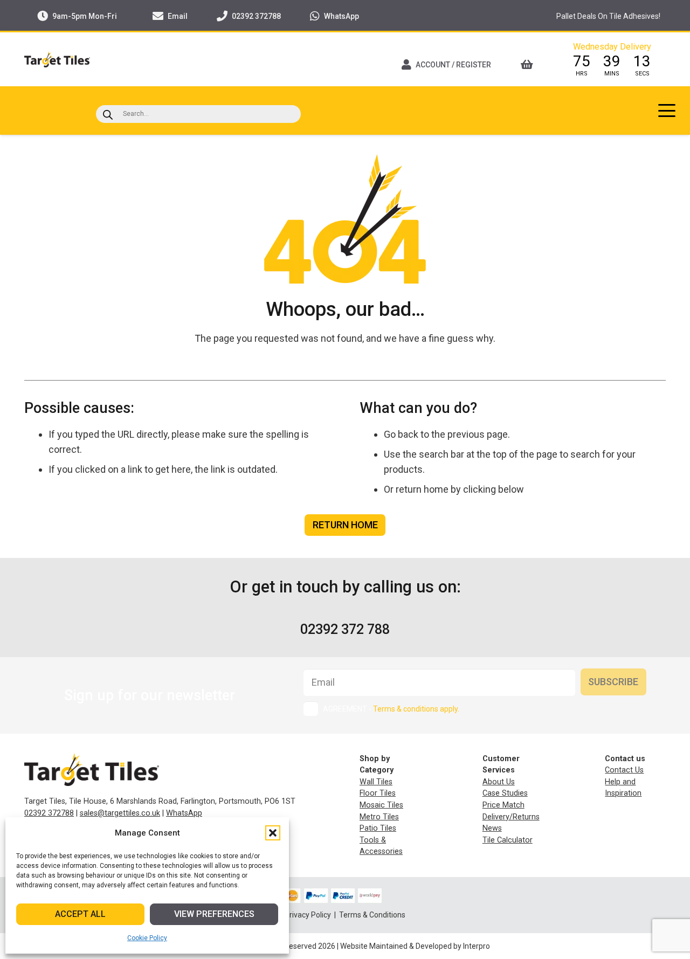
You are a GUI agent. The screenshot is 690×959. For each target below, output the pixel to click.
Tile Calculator (507, 840)
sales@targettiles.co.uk (120, 813)
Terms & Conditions (372, 914)
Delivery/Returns (511, 817)
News (492, 828)
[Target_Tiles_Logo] (57, 59)
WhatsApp (184, 813)
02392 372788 (49, 813)
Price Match (503, 805)
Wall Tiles (376, 781)
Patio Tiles (378, 828)
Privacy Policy (309, 914)
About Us (498, 781)
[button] (272, 832)
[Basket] (530, 64)
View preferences (214, 914)
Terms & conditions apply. (416, 709)
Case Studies (505, 793)
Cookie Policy (147, 938)
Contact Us (624, 770)
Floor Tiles (378, 793)
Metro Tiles (379, 817)
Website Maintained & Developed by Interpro (415, 946)
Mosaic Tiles (381, 805)
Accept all (80, 914)
